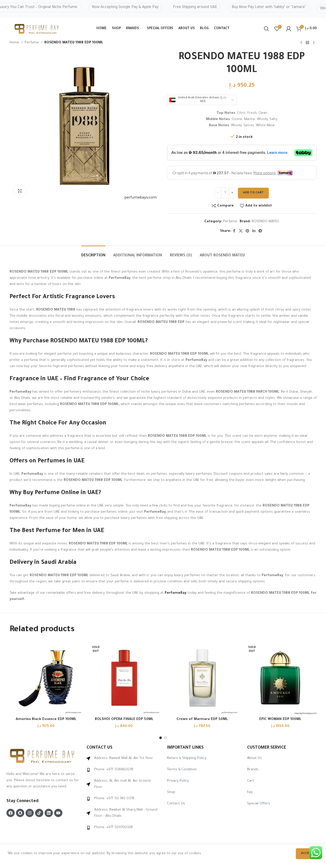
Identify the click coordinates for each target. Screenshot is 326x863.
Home (14, 43)
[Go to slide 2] (165, 738)
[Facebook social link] (234, 231)
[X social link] (240, 231)
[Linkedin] (49, 813)
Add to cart (253, 193)
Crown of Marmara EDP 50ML (202, 719)
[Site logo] (37, 29)
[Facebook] (10, 813)
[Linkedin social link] (254, 231)
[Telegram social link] (260, 231)
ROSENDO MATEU (265, 222)
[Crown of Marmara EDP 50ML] (202, 677)
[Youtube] (58, 813)
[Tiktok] (39, 813)
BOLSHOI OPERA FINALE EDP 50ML (124, 719)
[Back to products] (307, 43)
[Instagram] (30, 813)
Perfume (32, 43)
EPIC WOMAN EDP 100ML (280, 719)
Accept (307, 853)
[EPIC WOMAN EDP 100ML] (280, 677)
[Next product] (314, 43)
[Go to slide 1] (160, 738)
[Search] (266, 28)
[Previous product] (301, 43)
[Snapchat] (20, 813)
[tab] (93, 253)
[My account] (288, 28)
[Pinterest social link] (247, 231)
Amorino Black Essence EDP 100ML (46, 719)
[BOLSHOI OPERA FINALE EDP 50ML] (124, 677)
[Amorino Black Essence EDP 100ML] (46, 677)
